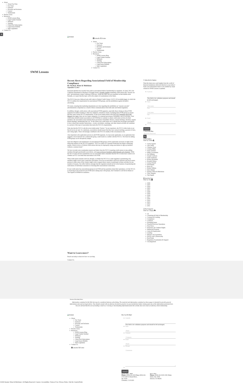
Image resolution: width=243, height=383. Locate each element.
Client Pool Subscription (15, 25)
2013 (148, 202)
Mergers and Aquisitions (154, 234)
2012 (148, 204)
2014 (148, 200)
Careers (10, 11)
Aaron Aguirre (151, 144)
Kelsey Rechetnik (152, 159)
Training (10, 23)
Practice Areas (8, 14)
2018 (148, 195)
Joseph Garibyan (152, 156)
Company (127, 333)
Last (148, 114)
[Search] (145, 136)
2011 (148, 206)
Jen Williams (151, 154)
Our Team (11, 6)
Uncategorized (151, 241)
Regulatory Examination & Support (157, 240)
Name (148, 102)
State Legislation (13, 28)
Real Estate (150, 238)
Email (148, 118)
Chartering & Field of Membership (157, 215)
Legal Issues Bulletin (14, 26)
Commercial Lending (153, 217)
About (6, 2)
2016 (148, 199)
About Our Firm (12, 4)
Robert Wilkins (151, 168)
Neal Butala (150, 164)
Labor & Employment (153, 231)
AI (148, 213)
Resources (7, 16)
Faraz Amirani (151, 150)
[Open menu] (1, 34)
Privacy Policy (63, 382)
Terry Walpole (151, 173)
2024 (148, 186)
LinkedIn (97, 38)
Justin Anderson (152, 157)
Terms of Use (54, 382)
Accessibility (45, 382)
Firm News (150, 226)
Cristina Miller (151, 149)
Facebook (149, 91)
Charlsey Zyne (151, 147)
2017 (148, 197)
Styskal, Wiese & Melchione (81, 86)
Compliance (150, 219)
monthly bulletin (105, 92)
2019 (148, 193)
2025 (148, 185)
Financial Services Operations (156, 224)
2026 (148, 183)
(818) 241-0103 (131, 375)
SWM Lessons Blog (14, 18)
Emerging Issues (152, 222)
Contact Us (7, 30)
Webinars (10, 21)
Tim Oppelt (150, 175)
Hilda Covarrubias (152, 152)
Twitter (104, 38)
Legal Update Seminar (14, 20)
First (148, 108)
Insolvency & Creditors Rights (156, 227)
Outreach (10, 7)
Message (127, 346)
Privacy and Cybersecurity (155, 236)
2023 (148, 188)
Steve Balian (151, 170)
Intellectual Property (153, 229)
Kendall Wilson (151, 161)
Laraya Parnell (151, 163)
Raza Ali (149, 166)
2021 (148, 190)
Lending (149, 233)
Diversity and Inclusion (15, 9)
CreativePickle (78, 382)
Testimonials (11, 13)
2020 (148, 192)
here (125, 99)
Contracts (150, 220)
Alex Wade (150, 145)
